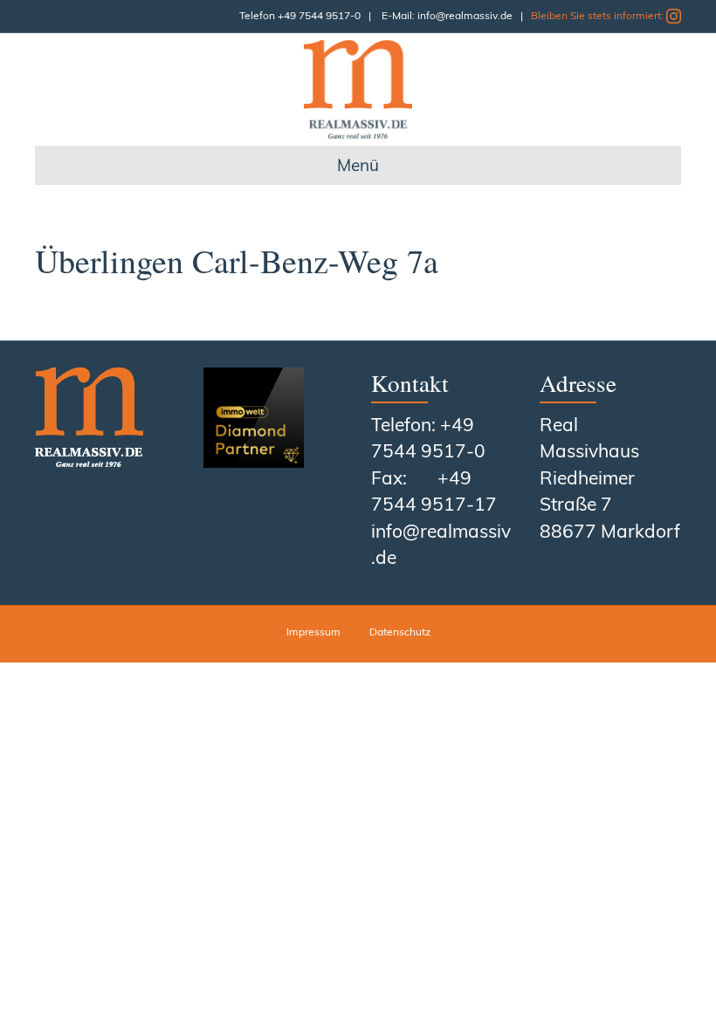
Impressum (313, 631)
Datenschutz (399, 631)
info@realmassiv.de (465, 15)
